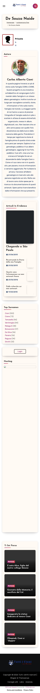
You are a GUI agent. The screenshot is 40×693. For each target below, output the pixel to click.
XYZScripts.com (30, 687)
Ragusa (8, 339)
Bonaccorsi (9, 329)
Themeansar (24, 678)
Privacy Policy (28, 690)
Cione (7, 316)
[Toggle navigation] (4, 6)
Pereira (8, 335)
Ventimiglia (9, 323)
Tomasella (9, 320)
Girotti (7, 342)
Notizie (11, 562)
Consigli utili (13, 682)
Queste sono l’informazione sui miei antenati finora (15, 274)
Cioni (7, 313)
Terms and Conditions (14, 690)
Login (20, 351)
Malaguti (8, 326)
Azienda (29, 682)
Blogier (13, 678)
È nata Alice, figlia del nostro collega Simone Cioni (18, 568)
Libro (22, 682)
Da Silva (8, 332)
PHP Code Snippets (11, 687)
